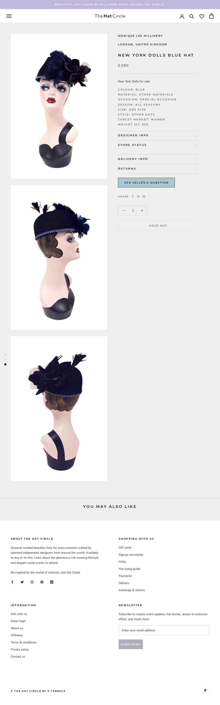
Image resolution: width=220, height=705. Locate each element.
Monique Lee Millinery (140, 35)
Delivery (124, 583)
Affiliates (17, 635)
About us (17, 628)
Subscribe (131, 644)
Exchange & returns (132, 590)
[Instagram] (32, 581)
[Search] (191, 16)
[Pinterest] (144, 196)
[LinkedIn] (51, 581)
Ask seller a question (146, 182)
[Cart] (211, 16)
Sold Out (158, 225)
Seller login (18, 621)
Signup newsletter (131, 555)
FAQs (122, 562)
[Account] (182, 16)
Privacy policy (20, 649)
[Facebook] (132, 196)
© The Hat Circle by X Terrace (38, 691)
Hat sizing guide (129, 569)
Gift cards (125, 548)
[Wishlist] (201, 16)
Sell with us (19, 614)
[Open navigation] (9, 16)
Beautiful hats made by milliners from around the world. (110, 4)
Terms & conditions (24, 642)
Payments (125, 576)
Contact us (18, 656)
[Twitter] (138, 196)
